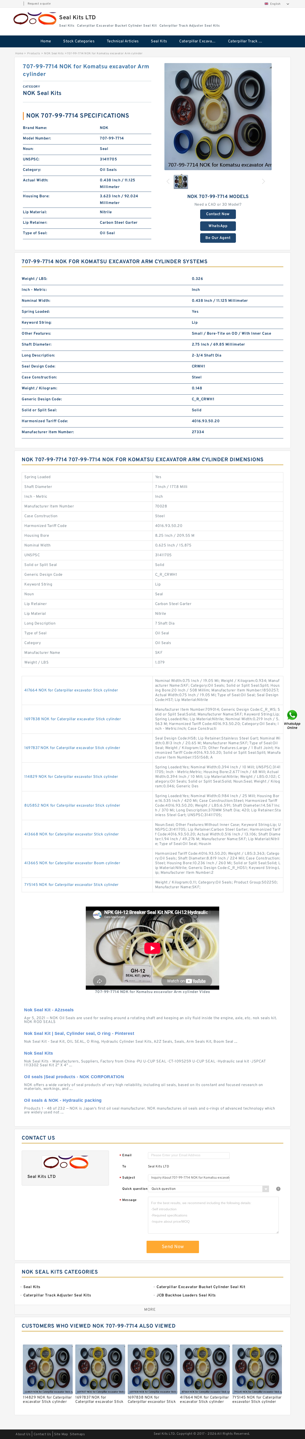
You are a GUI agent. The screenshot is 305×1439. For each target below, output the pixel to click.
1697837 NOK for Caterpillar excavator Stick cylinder (72, 748)
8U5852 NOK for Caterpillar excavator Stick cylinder (72, 805)
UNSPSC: (31, 159)
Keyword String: (37, 322)
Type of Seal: (35, 233)
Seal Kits (159, 41)
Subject (127, 1178)
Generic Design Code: (42, 399)
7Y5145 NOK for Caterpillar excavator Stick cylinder (71, 885)
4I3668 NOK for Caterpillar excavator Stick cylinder (71, 834)
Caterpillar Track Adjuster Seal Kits (249, 41)
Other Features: (36, 333)
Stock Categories (79, 41)
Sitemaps (77, 1434)
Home (46, 41)
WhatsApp (217, 226)
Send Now (173, 1247)
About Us (22, 1434)
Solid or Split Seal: (39, 410)
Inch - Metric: (34, 290)
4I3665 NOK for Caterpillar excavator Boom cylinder (72, 863)
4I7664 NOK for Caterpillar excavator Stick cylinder (71, 690)
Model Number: (37, 138)
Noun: (28, 149)
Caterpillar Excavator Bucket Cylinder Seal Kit (200, 41)
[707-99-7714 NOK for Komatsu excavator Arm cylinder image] (218, 116)
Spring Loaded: (36, 311)
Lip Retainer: (35, 222)
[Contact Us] (293, 719)
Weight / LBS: (34, 279)
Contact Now (218, 214)
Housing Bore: (36, 196)
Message (128, 1200)
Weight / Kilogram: (39, 388)
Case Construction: (39, 377)
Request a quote (39, 4)
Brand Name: (35, 128)
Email (125, 1155)
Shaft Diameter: (37, 344)
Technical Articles (123, 41)
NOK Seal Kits (54, 53)
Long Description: (38, 355)
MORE (150, 1309)
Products (33, 53)
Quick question (134, 1189)
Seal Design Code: (39, 366)
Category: (32, 170)
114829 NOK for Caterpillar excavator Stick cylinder (71, 776)
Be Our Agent (217, 238)
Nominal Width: (36, 300)
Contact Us (42, 1434)
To (124, 1167)
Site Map (61, 1434)
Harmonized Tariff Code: (45, 421)
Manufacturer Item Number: (48, 432)
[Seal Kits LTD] (34, 18)
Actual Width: (35, 180)
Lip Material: (35, 212)
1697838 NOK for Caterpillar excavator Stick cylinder (72, 719)
